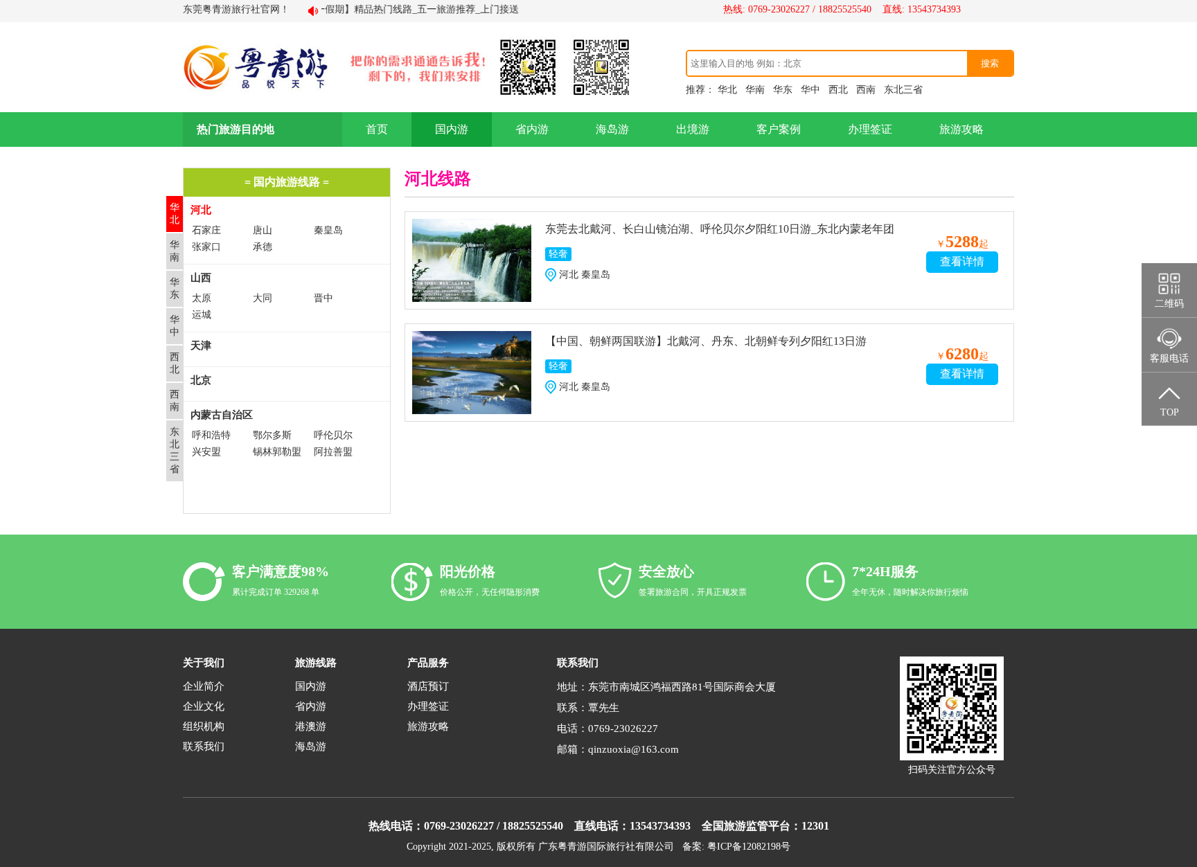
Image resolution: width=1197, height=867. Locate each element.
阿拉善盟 (333, 452)
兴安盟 (206, 452)
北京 (200, 380)
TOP (1169, 412)
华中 (810, 89)
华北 (727, 89)
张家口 (206, 247)
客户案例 (778, 129)
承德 (262, 247)
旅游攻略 (961, 129)
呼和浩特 (211, 435)
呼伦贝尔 (333, 435)
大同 (262, 298)
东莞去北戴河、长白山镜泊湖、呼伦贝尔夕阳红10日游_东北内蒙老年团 (719, 229)
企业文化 (203, 706)
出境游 (692, 129)
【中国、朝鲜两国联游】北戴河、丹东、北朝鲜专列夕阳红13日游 (706, 341)
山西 (200, 277)
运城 (201, 315)
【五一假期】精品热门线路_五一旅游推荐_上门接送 (394, 9)
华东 (782, 89)
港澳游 (310, 726)
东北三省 (903, 89)
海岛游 (612, 129)
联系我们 (203, 746)
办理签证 (870, 129)
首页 (377, 129)
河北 (200, 209)
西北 (838, 89)
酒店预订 (428, 686)
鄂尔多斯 (272, 435)
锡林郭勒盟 (277, 452)
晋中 (323, 298)
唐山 (262, 230)
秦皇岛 (328, 230)
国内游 (451, 129)
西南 (866, 89)
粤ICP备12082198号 (748, 846)
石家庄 (206, 230)
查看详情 (962, 261)
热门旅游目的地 (235, 129)
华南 (755, 89)
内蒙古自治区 (221, 414)
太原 (201, 298)
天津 (200, 345)
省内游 (532, 129)
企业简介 (203, 686)
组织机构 (203, 726)
